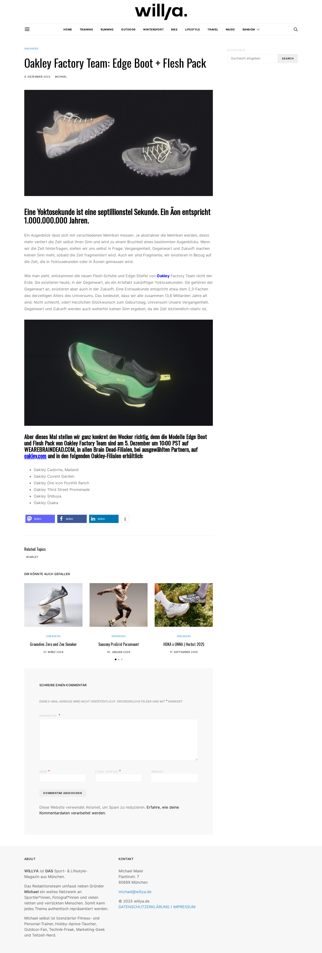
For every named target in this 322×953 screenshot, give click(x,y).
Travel (212, 29)
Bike (174, 29)
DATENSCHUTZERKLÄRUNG (144, 906)
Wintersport (153, 29)
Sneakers (31, 48)
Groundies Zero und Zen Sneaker (53, 644)
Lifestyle (192, 29)
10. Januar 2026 (118, 652)
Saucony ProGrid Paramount (118, 644)
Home (67, 29)
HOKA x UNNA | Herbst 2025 (183, 644)
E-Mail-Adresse (108, 771)
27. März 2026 (53, 652)
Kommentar (48, 715)
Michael (61, 76)
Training (86, 29)
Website (157, 771)
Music (230, 29)
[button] (40, 519)
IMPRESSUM (184, 906)
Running (107, 29)
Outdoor (128, 29)
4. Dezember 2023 (37, 76)
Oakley (163, 275)
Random (249, 29)
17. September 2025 (184, 652)
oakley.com (35, 455)
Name (44, 771)
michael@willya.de (135, 891)
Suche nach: (236, 50)
